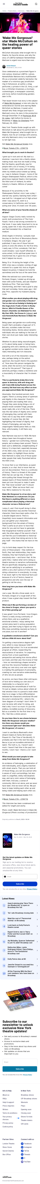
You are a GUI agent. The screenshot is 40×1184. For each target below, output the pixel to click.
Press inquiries (8, 1106)
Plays (23, 1106)
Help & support (8, 1102)
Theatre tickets (26, 1120)
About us (6, 1095)
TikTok (26, 1151)
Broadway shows (27, 1095)
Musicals (24, 1102)
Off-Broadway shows (29, 1099)
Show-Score (7, 1147)
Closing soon (26, 1113)
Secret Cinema (8, 1151)
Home (4, 11)
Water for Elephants (21, 120)
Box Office (7, 1154)
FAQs (5, 1099)
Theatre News (12, 11)
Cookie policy (8, 1127)
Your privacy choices (7, 1118)
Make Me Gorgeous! (12, 103)
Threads (27, 1154)
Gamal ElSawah (11, 66)
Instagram (28, 1147)
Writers (5, 1109)
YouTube (27, 1162)
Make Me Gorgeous (22, 834)
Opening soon (26, 1109)
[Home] (20, 4)
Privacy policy (8, 1123)
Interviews (21, 11)
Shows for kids (26, 1117)
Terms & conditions (10, 1113)
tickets (17, 144)
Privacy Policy (32, 889)
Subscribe (20, 884)
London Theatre (8, 1144)
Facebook (28, 1144)
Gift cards (24, 1124)
